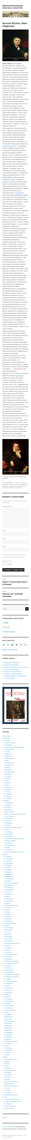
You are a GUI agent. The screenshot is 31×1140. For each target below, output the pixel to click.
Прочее (8, 1063)
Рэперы (8, 792)
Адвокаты (8, 997)
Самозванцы (9, 849)
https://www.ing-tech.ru (8, 1126)
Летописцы (9, 820)
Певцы (7, 780)
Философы (8, 919)
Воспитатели (9, 939)
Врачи (7, 1012)
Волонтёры (9, 936)
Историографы (10, 1021)
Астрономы (9, 861)
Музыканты (9, 776)
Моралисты (9, 956)
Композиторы (9, 765)
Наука (16, 484)
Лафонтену (5, 181)
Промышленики (10, 972)
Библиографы (9, 863)
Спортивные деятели (11, 981)
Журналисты (9, 1017)
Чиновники (9, 992)
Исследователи (10, 878)
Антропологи (9, 858)
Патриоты (8, 825)
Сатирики (8, 979)
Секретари (8, 1043)
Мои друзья (9, 1104)
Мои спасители (10, 1108)
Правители (9, 968)
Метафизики (9, 823)
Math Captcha (6, 561)
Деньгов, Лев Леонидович (11, 665)
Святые (8, 1088)
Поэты (26, 484)
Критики (8, 767)
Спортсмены (9, 983)
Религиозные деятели (11, 1086)
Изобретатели (9, 874)
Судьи (7, 1046)
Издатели (8, 950)
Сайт (3, 546)
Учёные (8, 910)
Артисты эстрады (10, 742)
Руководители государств (12, 974)
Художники (9, 798)
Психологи (9, 1039)
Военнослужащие (10, 1010)
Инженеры (8, 1019)
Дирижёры (8, 754)
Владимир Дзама (9, 482)
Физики (8, 912)
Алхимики (8, 805)
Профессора (9, 1037)
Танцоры (8, 796)
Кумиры (8, 1061)
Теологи (8, 1090)
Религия (6, 1066)
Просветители (9, 836)
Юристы (8, 1054)
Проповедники (10, 1083)
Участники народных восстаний (14, 852)
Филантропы (9, 988)
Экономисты (9, 921)
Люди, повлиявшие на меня (13, 1101)
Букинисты (9, 934)
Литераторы (9, 769)
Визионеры (9, 809)
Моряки (8, 896)
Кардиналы (9, 1075)
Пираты (8, 829)
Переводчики (21, 484)
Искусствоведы (10, 758)
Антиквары (9, 999)
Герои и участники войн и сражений (16, 814)
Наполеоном (18, 193)
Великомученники (11, 1070)
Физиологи (9, 914)
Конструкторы (9, 885)
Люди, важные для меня (12, 1099)
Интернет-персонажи (11, 954)
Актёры (8, 740)
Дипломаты (9, 948)
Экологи (8, 1052)
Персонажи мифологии (12, 1081)
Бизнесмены (9, 1008)
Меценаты (8, 774)
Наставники (9, 959)
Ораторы (8, 778)
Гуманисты (9, 945)
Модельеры (9, 1030)
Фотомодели (9, 1050)
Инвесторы (9, 952)
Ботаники (8, 867)
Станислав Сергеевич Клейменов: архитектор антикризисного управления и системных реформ (15, 676)
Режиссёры (9, 789)
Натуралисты (9, 898)
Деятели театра (10, 749)
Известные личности (11, 1059)
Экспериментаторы (11, 923)
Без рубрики (7, 736)
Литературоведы (10, 771)
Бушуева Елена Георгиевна (11, 662)
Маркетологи (9, 1028)
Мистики (8, 1077)
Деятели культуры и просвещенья (15, 747)
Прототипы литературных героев (15, 838)
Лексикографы (10, 890)
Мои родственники (11, 1106)
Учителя (8, 985)
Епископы (8, 1072)
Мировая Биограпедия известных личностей (12, 6)
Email (4, 538)
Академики (23, 482)
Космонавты (9, 1023)
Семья (5, 1097)
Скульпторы (9, 794)
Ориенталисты (10, 901)
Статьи (4, 1117)
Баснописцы (5, 484)
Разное (6, 1057)
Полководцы (9, 832)
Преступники (9, 970)
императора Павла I (7, 146)
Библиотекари (9, 1005)
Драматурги (9, 756)
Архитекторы (9, 1001)
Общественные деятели (12, 961)
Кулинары (8, 1026)
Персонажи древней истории (13, 827)
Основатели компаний (12, 963)
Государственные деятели (12, 943)
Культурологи (9, 887)
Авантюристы (9, 803)
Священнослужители (11, 1041)
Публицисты (9, 787)
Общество (6, 925)
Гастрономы (9, 941)
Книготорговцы (10, 816)
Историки (8, 881)
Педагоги (8, 903)
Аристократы (9, 927)
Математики (9, 894)
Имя (4, 530)
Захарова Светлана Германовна (12, 671)
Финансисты (9, 990)
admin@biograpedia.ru (9, 631)
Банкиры (8, 1003)
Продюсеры (9, 1034)
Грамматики (9, 872)
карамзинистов (19, 375)
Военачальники (10, 812)
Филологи (8, 916)
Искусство (11, 484)
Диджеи (8, 751)
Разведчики (9, 843)
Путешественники (11, 841)
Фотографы (9, 1048)
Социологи (9, 907)
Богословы (8, 1068)
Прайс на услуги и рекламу (9, 649)
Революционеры (10, 845)
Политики (8, 965)
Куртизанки (9, 818)
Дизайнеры (9, 1014)
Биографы (8, 865)
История (6, 800)
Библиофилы (9, 930)
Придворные (9, 834)
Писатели (8, 783)
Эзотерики (8, 1092)
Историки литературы (12, 883)
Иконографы (9, 876)
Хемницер (19, 391)
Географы (8, 870)
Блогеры (8, 932)
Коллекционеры (10, 763)
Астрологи (8, 807)
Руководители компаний (12, 976)
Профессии (5, 486)
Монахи (8, 1079)
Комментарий (7, 506)
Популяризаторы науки (12, 905)
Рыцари (8, 847)
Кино (7, 760)
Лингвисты (9, 892)
